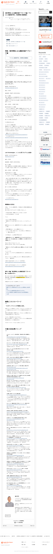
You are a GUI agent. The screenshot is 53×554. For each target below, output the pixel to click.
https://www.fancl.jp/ (10, 405)
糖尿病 (23, 19)
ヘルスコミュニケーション (44, 100)
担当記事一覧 (8, 515)
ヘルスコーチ (42, 102)
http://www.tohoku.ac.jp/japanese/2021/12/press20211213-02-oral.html (17, 411)
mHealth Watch (42, 63)
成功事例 (41, 115)
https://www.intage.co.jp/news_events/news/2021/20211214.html (16, 438)
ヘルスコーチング (42, 104)
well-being (47, 65)
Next (32, 525)
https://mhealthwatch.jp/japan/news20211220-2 (14, 485)
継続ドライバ (42, 122)
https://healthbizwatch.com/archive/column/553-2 (14, 266)
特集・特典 (23, 544)
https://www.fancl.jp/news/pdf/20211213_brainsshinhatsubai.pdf (16, 404)
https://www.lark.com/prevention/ (11, 199)
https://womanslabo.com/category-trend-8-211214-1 (14, 445)
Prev (5, 525)
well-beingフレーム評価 (43, 67)
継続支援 (48, 122)
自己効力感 (41, 124)
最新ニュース (24, 542)
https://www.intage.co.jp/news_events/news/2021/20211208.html (16, 344)
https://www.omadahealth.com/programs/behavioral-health (15, 137)
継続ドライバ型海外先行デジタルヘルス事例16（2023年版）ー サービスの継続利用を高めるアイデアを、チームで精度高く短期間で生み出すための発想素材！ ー (18, 290)
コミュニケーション (43, 74)
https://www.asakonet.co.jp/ (11, 369)
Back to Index (19, 525)
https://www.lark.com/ (9, 156)
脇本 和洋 (12, 17)
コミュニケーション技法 (43, 76)
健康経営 (48, 111)
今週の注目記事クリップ (13, 45)
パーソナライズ (42, 87)
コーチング (15, 19)
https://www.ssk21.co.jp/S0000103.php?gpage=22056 (15, 463)
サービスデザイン (42, 80)
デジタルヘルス (27, 19)
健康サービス (19, 19)
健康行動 (41, 113)
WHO (41, 69)
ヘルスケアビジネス (43, 98)
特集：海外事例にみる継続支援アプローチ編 (16, 41)
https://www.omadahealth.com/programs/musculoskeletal (15, 134)
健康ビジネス (42, 111)
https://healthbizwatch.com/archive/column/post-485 (14, 262)
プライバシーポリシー (46, 542)
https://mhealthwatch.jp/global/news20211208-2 (14, 469)
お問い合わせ (44, 544)
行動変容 (47, 124)
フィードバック (42, 91)
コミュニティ (42, 78)
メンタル (12, 18)
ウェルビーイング (47, 69)
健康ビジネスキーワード (13, 43)
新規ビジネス (48, 115)
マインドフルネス (17, 18)
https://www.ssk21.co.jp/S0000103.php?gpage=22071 (15, 455)
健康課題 (47, 113)
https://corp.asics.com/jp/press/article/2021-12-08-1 (14, 351)
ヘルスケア (41, 93)
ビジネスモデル (42, 89)
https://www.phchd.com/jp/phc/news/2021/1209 (14, 358)
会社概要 (33, 544)
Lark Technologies (23, 18)
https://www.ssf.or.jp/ (10, 379)
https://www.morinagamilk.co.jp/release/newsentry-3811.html (16, 387)
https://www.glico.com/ (10, 420)
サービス (33, 542)
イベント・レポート (25, 547)
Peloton (49, 63)
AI (40, 56)
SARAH (41, 65)
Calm (44, 56)
